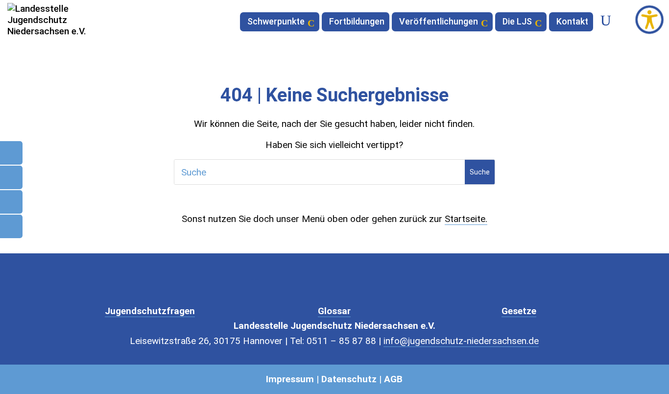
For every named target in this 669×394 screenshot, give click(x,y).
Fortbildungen (356, 22)
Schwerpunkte (276, 22)
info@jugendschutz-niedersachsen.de (461, 340)
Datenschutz (349, 379)
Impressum (290, 379)
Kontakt (572, 22)
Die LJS (517, 22)
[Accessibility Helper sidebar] (649, 19)
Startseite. (466, 218)
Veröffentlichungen (438, 22)
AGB (393, 379)
